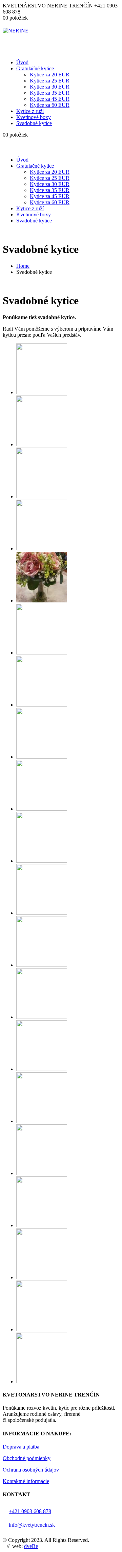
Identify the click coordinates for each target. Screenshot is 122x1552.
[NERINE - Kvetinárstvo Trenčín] (15, 30)
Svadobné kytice (34, 123)
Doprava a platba (21, 1447)
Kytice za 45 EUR (49, 99)
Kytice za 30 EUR (49, 87)
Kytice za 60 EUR (49, 105)
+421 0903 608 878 (30, 1511)
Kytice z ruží (30, 111)
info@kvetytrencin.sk (32, 1525)
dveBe (31, 1546)
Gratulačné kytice (35, 68)
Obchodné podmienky (26, 1458)
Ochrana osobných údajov (31, 1470)
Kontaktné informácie (26, 1481)
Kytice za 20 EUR (49, 74)
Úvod (22, 62)
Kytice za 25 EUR (49, 80)
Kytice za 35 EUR (49, 93)
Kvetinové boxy (33, 117)
